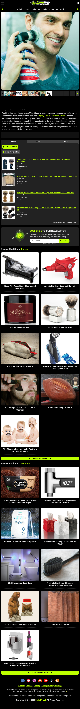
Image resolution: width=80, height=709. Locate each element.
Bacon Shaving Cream (20, 327)
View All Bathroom (40, 673)
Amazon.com (10, 146)
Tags (66, 141)
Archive (21, 686)
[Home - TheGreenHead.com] (40, 3)
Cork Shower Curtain (60, 624)
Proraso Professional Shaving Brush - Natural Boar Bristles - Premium (47, 176)
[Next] (77, 93)
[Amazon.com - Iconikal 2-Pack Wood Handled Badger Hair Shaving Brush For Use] (8, 196)
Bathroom (25, 463)
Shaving (25, 249)
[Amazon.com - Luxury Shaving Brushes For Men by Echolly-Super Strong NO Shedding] (8, 163)
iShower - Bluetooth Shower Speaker (20, 542)
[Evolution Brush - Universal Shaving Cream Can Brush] (7, 93)
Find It (14, 141)
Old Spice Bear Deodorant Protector (20, 624)
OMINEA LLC (40, 700)
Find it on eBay (11, 151)
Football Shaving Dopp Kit (60, 408)
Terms (48, 243)
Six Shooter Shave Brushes (60, 327)
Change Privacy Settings (52, 686)
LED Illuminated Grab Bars (20, 583)
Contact (29, 686)
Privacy (54, 243)
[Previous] (2, 93)
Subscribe (64, 241)
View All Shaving (40, 458)
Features (40, 141)
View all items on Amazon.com (64, 223)
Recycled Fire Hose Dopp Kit (20, 366)
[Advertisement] (40, 102)
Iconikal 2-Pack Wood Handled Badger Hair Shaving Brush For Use (45, 193)
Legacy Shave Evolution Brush (51, 116)
